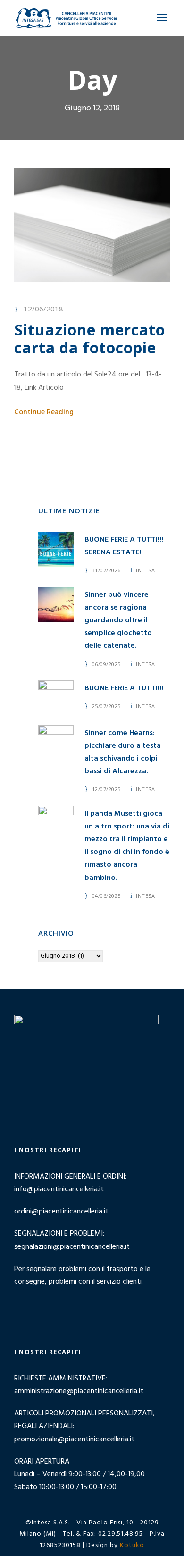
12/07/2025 (106, 789)
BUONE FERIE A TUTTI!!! (123, 688)
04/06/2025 (106, 895)
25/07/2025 (106, 706)
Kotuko (132, 1545)
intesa (145, 570)
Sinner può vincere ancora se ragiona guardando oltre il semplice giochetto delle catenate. (118, 621)
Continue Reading (44, 412)
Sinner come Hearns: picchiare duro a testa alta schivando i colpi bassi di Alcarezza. (122, 752)
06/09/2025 (106, 664)
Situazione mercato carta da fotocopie (89, 338)
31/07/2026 (106, 570)
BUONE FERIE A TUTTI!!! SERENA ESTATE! (123, 546)
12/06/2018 (43, 308)
